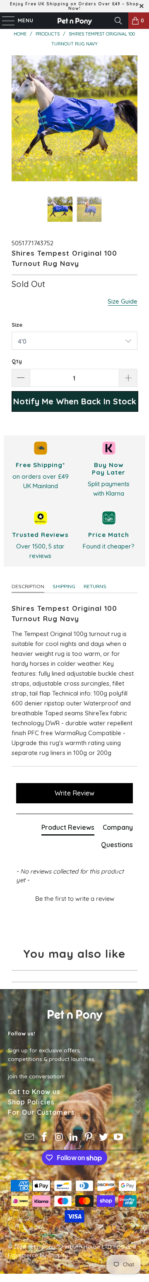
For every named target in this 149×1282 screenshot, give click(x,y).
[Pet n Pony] (74, 20)
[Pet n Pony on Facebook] (44, 1137)
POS (118, 1246)
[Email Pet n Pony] (30, 1137)
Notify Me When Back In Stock (74, 401)
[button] (74, 897)
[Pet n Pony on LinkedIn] (74, 1137)
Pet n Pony (41, 1246)
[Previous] (17, 119)
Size (17, 324)
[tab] (67, 829)
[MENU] (4, 20)
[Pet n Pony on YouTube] (118, 1137)
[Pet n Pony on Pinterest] (89, 1137)
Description (28, 586)
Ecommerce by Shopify (38, 1255)
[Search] (118, 20)
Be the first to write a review (74, 898)
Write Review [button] (74, 793)
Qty (17, 361)
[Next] (131, 119)
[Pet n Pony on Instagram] (59, 1137)
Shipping (64, 586)
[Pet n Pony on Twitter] (104, 1137)
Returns (95, 586)
